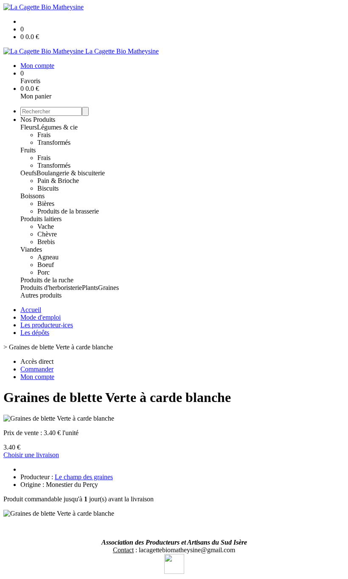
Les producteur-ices (46, 325)
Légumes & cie (57, 127)
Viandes (31, 249)
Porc (43, 272)
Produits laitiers (41, 218)
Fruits (28, 150)
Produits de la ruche (46, 280)
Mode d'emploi (40, 317)
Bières (45, 203)
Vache (45, 226)
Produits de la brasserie (68, 211)
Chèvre (47, 234)
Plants (90, 287)
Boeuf (45, 264)
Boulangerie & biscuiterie (70, 173)
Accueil (30, 309)
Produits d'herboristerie (51, 287)
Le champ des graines (84, 477)
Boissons (32, 196)
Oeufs (28, 173)
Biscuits (48, 188)
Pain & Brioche (58, 180)
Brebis (46, 241)
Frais (44, 134)
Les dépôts (34, 332)
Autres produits (41, 295)
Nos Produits (37, 119)
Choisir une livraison (31, 454)
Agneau (48, 257)
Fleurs (28, 127)
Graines (108, 287)
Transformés (53, 142)
